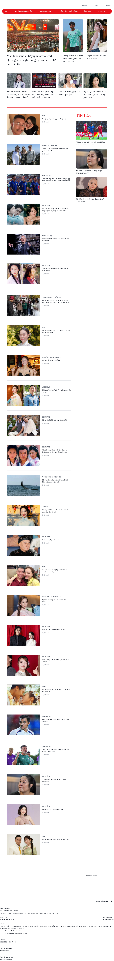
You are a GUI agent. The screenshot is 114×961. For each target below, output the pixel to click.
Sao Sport (46, 176)
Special (5, 928)
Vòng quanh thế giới (51, 297)
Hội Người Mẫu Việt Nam (16, 928)
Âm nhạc (87, 11)
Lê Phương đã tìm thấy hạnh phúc (53, 809)
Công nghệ (47, 235)
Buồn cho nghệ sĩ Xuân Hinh (51, 540)
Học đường (89, 926)
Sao (6, 11)
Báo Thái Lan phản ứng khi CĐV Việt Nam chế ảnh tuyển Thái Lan (42, 94)
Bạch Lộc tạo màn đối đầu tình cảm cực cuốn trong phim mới (95, 94)
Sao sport (68, 926)
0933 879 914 (12, 942)
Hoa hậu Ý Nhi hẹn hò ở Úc (51, 360)
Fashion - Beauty (46, 11)
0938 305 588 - (4, 942)
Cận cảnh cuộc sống (68, 11)
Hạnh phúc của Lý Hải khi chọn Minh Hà (55, 839)
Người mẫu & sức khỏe (78, 926)
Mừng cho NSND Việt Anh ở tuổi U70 (54, 420)
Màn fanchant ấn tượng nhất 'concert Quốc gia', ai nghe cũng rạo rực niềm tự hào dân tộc (31, 60)
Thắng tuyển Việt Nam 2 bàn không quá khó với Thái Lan (73, 58)
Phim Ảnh (62, 926)
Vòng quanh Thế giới (46, 926)
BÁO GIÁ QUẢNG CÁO (104, 901)
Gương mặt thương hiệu (100, 926)
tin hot (84, 115)
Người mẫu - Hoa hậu (23, 11)
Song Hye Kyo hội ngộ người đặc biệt (54, 119)
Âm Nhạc (56, 926)
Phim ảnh (102, 11)
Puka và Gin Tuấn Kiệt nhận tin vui (53, 630)
